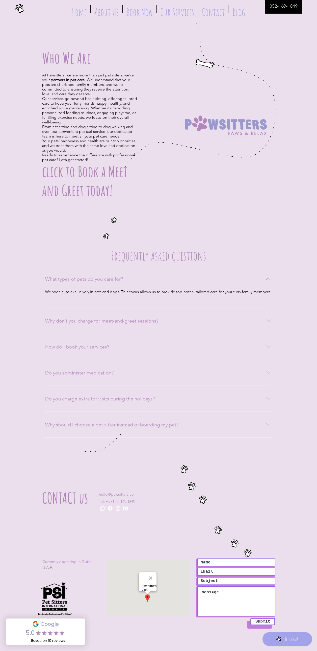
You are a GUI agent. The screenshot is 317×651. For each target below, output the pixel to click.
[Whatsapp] (103, 509)
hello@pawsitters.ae (116, 494)
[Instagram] (118, 509)
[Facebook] (110, 509)
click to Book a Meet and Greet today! (84, 181)
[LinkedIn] (125, 509)
